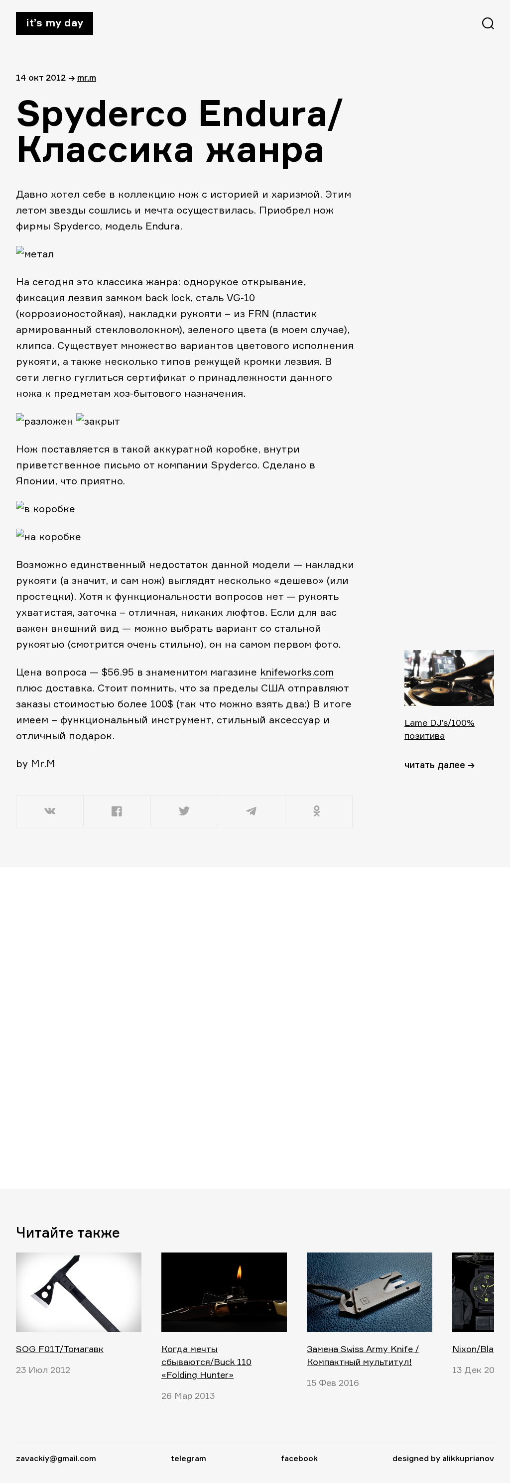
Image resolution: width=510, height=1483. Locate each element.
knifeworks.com (297, 672)
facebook (299, 1458)
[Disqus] (185, 1027)
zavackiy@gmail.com (56, 1458)
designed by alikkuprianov (443, 1458)
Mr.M (86, 77)
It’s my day (54, 22)
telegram (188, 1458)
